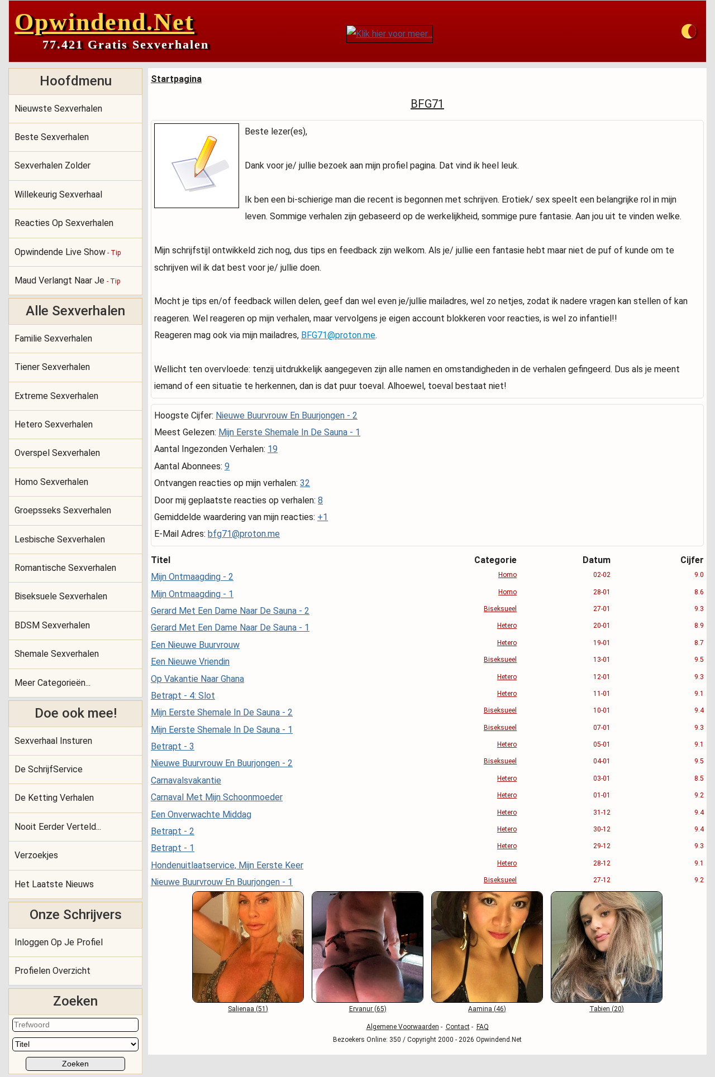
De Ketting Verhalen (54, 797)
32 (305, 483)
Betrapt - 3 (172, 746)
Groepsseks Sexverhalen (63, 510)
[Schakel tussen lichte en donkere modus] (688, 31)
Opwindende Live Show (68, 252)
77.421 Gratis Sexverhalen (125, 44)
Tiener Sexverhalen (52, 367)
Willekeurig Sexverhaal (58, 194)
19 (273, 449)
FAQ (482, 1027)
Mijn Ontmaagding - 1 (192, 594)
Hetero (507, 625)
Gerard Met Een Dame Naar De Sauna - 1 (230, 627)
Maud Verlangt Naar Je (67, 280)
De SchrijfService (49, 769)
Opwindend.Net (104, 22)
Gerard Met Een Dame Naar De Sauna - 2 (230, 610)
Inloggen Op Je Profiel (59, 942)
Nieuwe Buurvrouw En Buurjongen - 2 (287, 415)
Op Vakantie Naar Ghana (197, 679)
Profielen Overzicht (52, 970)
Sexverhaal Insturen (53, 740)
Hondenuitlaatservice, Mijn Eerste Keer (227, 865)
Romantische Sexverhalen (65, 567)
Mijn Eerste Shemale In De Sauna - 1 (289, 432)
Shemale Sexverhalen (57, 653)
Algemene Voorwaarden (402, 1027)
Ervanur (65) (368, 1009)
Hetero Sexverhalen (54, 424)
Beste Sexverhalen (52, 137)
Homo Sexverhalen (51, 482)
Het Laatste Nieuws (54, 884)
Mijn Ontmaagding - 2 (192, 576)
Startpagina (176, 79)
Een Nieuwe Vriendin (190, 661)
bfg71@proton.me (244, 533)
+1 (322, 517)
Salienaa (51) (248, 1009)
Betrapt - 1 (172, 848)
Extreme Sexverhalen (56, 396)
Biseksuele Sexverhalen (61, 596)
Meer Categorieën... (52, 682)
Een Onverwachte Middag (201, 814)
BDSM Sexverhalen (52, 625)
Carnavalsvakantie (186, 780)
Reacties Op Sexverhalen (64, 223)
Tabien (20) (606, 1009)
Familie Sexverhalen (53, 338)
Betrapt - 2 (172, 831)
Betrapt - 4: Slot (183, 695)
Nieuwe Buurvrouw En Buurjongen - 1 (222, 882)
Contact (458, 1027)
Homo (507, 575)
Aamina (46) (487, 1009)
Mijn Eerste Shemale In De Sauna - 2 (222, 712)
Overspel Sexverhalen (57, 453)
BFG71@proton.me (338, 335)
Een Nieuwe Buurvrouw (195, 645)
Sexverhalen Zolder (52, 165)
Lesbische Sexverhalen (60, 539)
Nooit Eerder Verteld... (58, 826)
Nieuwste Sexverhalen (58, 108)
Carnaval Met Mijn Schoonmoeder (217, 797)
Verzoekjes (36, 855)
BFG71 (427, 103)
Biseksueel (500, 609)
